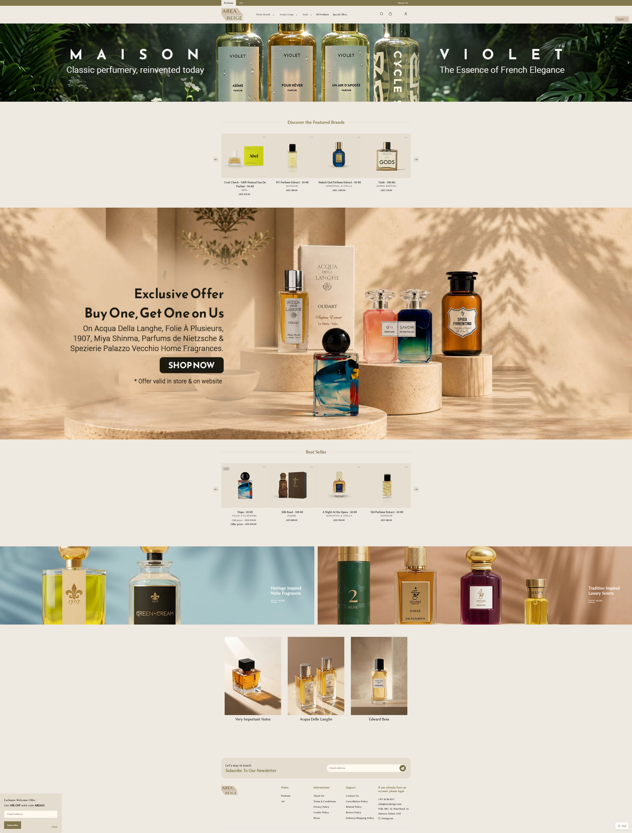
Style (305, 14)
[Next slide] (628, 62)
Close (55, 827)
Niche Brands (263, 14)
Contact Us (352, 795)
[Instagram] (379, 818)
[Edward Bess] (379, 676)
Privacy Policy (321, 806)
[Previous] (216, 159)
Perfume (285, 795)
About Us (319, 795)
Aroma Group (286, 14)
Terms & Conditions (325, 801)
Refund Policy (353, 806)
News (317, 818)
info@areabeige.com (389, 804)
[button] (622, 19)
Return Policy (353, 812)
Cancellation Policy (357, 801)
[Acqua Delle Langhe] (316, 676)
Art (283, 801)
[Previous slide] (3, 62)
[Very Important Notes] (253, 676)
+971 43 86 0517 (386, 799)
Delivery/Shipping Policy (360, 818)
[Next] (416, 159)
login (401, 791)
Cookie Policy (321, 812)
